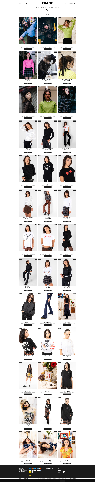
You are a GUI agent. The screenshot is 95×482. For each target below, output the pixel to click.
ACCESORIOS (51, 7)
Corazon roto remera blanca (66, 355)
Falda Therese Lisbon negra (66, 320)
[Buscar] (26, 3)
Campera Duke (67, 113)
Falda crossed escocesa (47, 286)
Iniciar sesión (71, 3)
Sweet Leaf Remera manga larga (28, 355)
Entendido (62, 480)
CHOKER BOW (28, 424)
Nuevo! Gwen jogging (28, 286)
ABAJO (46, 7)
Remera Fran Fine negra (28, 182)
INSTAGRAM (57, 7)
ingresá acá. (65, 478)
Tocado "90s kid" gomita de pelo (67, 79)
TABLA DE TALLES (22, 471)
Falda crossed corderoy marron (28, 217)
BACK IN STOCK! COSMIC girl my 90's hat (28, 113)
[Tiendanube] (23, 478)
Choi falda (47, 424)
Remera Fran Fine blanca (28, 148)
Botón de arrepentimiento (72, 478)
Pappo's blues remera (47, 355)
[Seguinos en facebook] (58, 468)
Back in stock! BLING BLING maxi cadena (48, 113)
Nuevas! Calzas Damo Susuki (66, 148)
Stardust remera (47, 44)
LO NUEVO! (38, 7)
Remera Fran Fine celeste (28, 44)
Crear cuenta (66, 3)
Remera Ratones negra (47, 182)
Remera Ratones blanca (28, 251)
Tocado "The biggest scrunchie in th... (47, 79)
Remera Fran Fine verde (66, 44)
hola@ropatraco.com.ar (49, 468)
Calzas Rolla (47, 217)
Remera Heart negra (67, 182)
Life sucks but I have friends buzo (67, 424)
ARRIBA (42, 7)
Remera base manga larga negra (47, 148)
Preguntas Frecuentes (23, 470)
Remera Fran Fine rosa (28, 79)
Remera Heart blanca (47, 251)
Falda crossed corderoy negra (67, 251)
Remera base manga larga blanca (67, 217)
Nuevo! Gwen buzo (67, 286)
